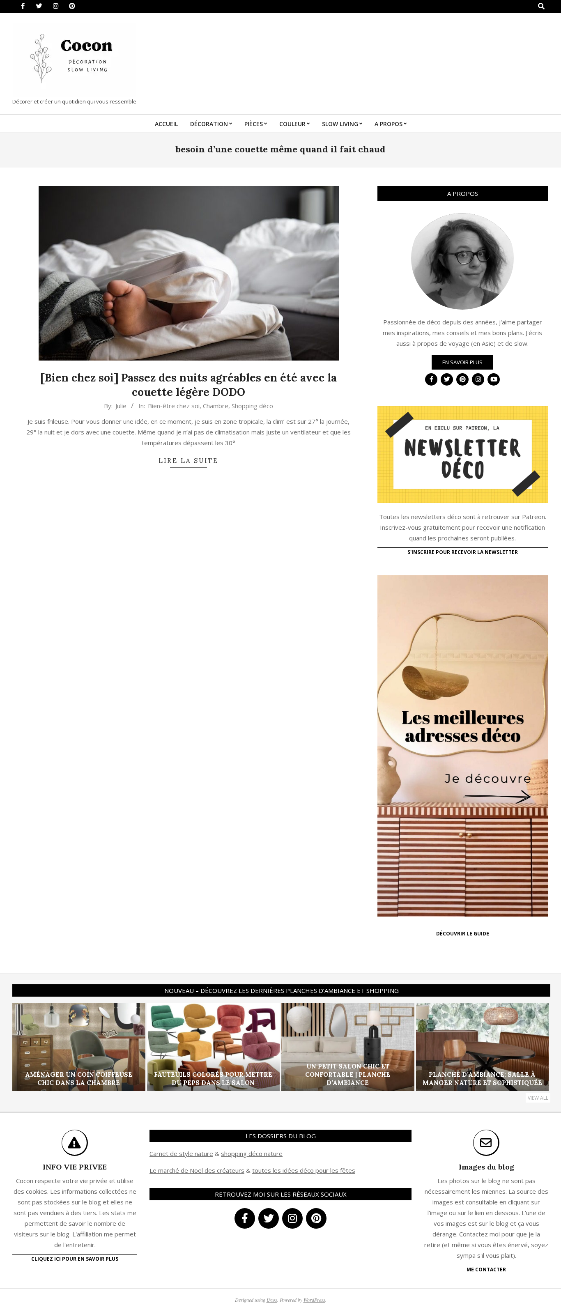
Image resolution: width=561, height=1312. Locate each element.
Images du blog (486, 1167)
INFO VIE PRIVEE (75, 1167)
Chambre (215, 406)
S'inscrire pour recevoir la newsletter (462, 552)
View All (538, 1097)
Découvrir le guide (462, 933)
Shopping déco (252, 406)
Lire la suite (188, 460)
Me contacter (486, 1269)
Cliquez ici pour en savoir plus (74, 1258)
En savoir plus (462, 362)
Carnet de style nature (181, 1153)
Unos (272, 1299)
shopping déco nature (252, 1153)
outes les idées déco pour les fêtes (305, 1170)
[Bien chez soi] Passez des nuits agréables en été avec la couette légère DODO (188, 385)
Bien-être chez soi (174, 406)
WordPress (314, 1299)
